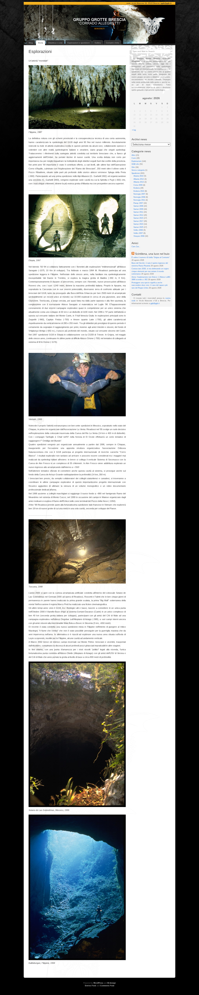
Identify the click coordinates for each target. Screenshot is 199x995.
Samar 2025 (138, 227)
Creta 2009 (138, 185)
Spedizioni (136, 173)
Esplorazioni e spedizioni (78, 43)
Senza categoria (138, 170)
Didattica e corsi (55, 43)
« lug (134, 130)
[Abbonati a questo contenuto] (133, 253)
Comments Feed (107, 986)
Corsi (134, 158)
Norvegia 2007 (139, 194)
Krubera (137, 188)
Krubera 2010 (139, 191)
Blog (31, 43)
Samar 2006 (138, 206)
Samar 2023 (138, 224)
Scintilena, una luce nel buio (152, 253)
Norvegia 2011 (139, 200)
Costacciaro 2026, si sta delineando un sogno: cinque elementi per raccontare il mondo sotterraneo (150, 271)
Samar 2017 (138, 221)
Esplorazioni (40, 51)
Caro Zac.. (136, 247)
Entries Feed (90, 986)
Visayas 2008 (139, 236)
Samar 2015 (138, 218)
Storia (40, 43)
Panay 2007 (138, 203)
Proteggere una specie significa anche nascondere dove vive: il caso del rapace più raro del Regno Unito (150, 285)
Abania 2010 (138, 176)
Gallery (98, 43)
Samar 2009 (138, 209)
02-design (111, 983)
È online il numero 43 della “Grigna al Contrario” (151, 257)
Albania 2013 (139, 182)
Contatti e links (112, 43)
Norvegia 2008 (139, 197)
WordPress (98, 983)
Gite (133, 167)
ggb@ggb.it (166, 3)
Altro (133, 155)
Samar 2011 (138, 212)
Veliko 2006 (138, 230)
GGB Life (135, 164)
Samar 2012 (138, 215)
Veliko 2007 (138, 233)
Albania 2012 (139, 179)
